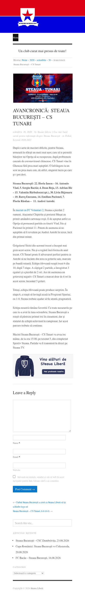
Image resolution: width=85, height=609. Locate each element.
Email (16, 456)
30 (49, 59)
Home (24, 59)
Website (16, 470)
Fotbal (68, 135)
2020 (32, 59)
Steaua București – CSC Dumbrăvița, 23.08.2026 (42, 540)
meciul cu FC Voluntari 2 (29, 210)
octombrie (41, 59)
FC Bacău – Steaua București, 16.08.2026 (38, 558)
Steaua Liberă (37, 588)
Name (16, 442)
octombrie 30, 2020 (22, 131)
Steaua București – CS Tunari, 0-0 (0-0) (31, 511)
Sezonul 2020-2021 (22, 139)
